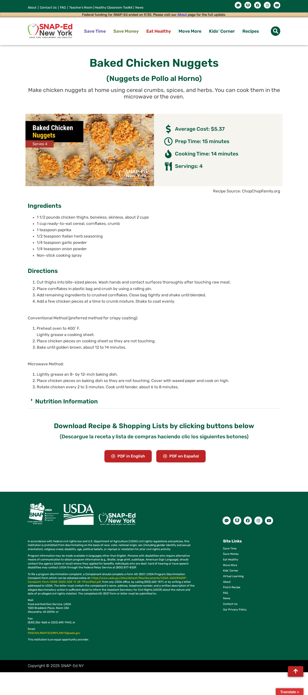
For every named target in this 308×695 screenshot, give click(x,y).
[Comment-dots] (238, 5)
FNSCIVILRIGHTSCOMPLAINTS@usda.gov (54, 633)
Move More (190, 31)
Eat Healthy (158, 31)
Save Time (95, 31)
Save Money (126, 31)
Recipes (250, 31)
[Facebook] (257, 5)
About (32, 7)
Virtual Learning (233, 576)
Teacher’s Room (80, 7)
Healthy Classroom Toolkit (114, 7)
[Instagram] (267, 5)
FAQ (63, 7)
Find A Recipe (231, 587)
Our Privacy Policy (235, 609)
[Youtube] (277, 5)
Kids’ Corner (222, 31)
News (139, 7)
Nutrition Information (66, 401)
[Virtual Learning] (247, 5)
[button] (275, 31)
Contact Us (48, 7)
